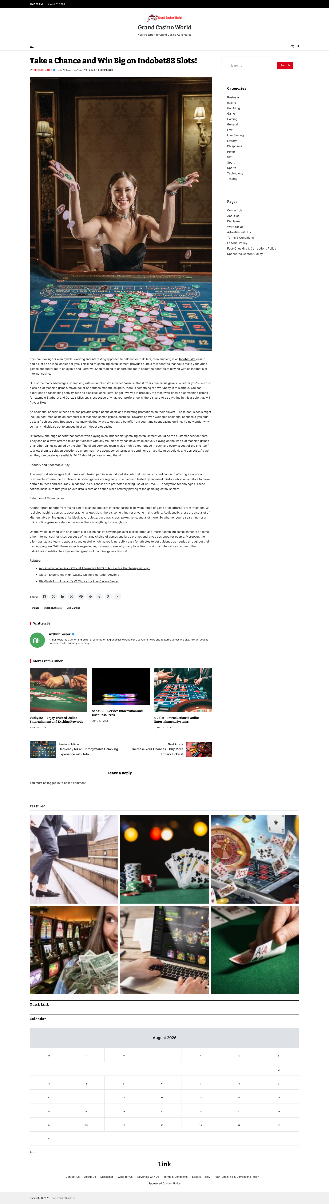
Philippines (234, 146)
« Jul (33, 1152)
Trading (232, 179)
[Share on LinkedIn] (62, 596)
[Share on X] (53, 596)
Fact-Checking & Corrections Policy (251, 248)
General (232, 124)
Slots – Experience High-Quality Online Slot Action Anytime (79, 574)
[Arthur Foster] (37, 640)
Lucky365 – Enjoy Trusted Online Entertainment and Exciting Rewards (56, 720)
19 (123, 1111)
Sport (231, 162)
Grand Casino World (164, 27)
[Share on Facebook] (44, 596)
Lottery (232, 141)
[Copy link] (117, 596)
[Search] (298, 46)
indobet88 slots (53, 607)
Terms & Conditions (240, 237)
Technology (235, 173)
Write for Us (235, 227)
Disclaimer (234, 221)
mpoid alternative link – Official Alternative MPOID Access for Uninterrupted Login (94, 568)
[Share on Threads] (108, 596)
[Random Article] (292, 46)
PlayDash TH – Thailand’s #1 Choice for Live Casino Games (79, 581)
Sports (231, 168)
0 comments (105, 70)
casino (231, 102)
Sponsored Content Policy (245, 254)
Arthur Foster (43, 70)
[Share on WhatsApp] (71, 596)
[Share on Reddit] (90, 596)
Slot (229, 157)
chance (35, 607)
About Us (233, 216)
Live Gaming (73, 607)
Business (233, 97)
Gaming (232, 119)
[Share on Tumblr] (99, 596)
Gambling (233, 108)
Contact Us (234, 210)
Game (231, 113)
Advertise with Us (239, 232)
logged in (53, 783)
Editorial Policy (237, 243)
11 (86, 1097)
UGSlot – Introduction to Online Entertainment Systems (177, 720)
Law (229, 130)
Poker (231, 151)
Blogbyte (70, 1198)
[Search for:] (251, 66)
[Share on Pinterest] (81, 596)
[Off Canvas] (32, 46)
